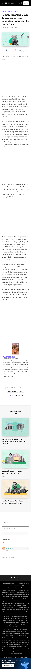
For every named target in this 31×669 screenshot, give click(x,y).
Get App (26, 3)
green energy (11, 147)
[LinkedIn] (20, 50)
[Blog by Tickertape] (9, 3)
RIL (21, 391)
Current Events (7, 11)
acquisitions (11, 387)
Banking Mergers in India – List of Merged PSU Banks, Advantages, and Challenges (14, 441)
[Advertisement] (15, 79)
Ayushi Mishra (9, 356)
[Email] (24, 50)
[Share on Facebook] (6, 50)
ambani (21, 387)
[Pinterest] (15, 50)
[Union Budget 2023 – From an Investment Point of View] (15, 459)
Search (20, 3)
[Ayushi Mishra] (15, 354)
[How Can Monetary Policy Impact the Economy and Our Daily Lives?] (15, 489)
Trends (16, 11)
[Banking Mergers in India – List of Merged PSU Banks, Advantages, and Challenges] (15, 427)
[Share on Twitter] (11, 50)
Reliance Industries (13, 187)
